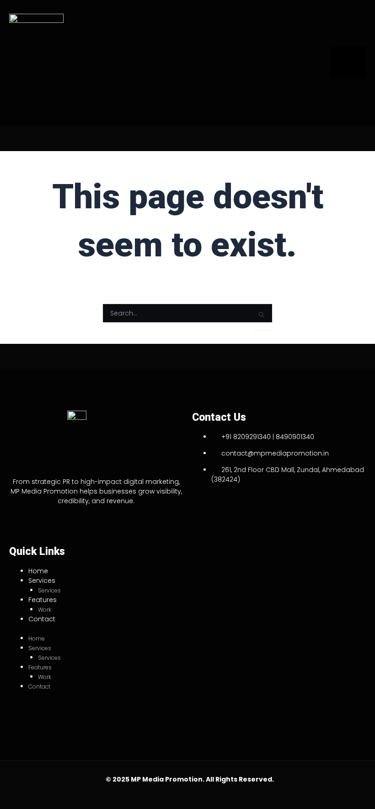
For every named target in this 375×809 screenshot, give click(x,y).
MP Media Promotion (167, 779)
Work (44, 610)
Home (38, 571)
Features (42, 599)
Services (41, 580)
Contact (41, 619)
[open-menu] (348, 62)
